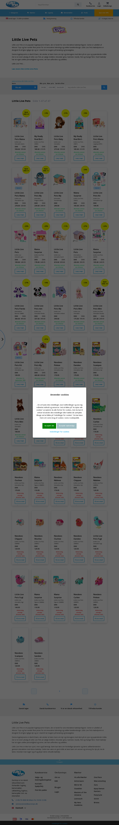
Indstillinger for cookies (59, 432)
